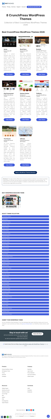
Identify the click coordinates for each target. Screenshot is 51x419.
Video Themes (5, 305)
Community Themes (6, 233)
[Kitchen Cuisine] (25, 86)
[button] (2, 417)
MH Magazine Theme (6, 371)
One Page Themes (6, 273)
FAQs (3, 399)
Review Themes (6, 294)
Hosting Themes (6, 250)
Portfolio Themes (6, 285)
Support (19, 6)
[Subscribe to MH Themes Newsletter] (33, 410)
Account (24, 6)
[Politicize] (42, 86)
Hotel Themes (5, 253)
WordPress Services (6, 390)
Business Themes (6, 224)
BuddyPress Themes (7, 222)
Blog (3, 395)
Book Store (23, 49)
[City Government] (9, 86)
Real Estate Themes (6, 288)
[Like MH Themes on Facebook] (27, 410)
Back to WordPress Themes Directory (26, 172)
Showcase (4, 374)
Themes (4, 6)
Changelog (4, 376)
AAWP (28, 388)
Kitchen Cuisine (24, 93)
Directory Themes (6, 236)
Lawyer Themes (6, 259)
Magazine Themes (6, 262)
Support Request (5, 402)
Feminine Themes (6, 242)
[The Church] (9, 131)
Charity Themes (6, 227)
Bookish (38, 49)
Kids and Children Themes (8, 256)
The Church (7, 139)
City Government (9, 93)
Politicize (39, 93)
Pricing (8, 6)
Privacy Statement (30, 372)
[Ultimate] (25, 131)
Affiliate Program (30, 376)
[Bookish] (42, 41)
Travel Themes (5, 302)
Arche (5, 49)
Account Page (4, 393)
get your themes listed (27, 323)
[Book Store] (25, 41)
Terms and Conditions (31, 374)
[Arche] (9, 41)
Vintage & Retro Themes (7, 308)
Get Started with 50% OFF (34, 6)
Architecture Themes (7, 216)
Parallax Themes (6, 276)
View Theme (9, 74)
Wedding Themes (6, 311)
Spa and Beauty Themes (7, 296)
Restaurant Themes (6, 291)
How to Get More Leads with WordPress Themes (31, 344)
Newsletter (29, 369)
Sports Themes (6, 299)
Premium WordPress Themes (7, 369)
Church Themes (6, 230)
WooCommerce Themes (7, 314)
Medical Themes (6, 265)
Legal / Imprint (30, 371)
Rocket (21, 416)
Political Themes (6, 282)
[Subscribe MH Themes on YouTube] (31, 410)
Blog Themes (5, 219)
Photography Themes (7, 279)
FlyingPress (32, 416)
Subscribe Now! (37, 334)
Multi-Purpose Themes (7, 268)
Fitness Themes (6, 245)
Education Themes (6, 239)
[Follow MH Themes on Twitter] (29, 410)
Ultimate (22, 139)
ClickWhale (29, 390)
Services (13, 6)
